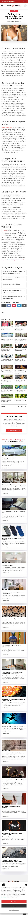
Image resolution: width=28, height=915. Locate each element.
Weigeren (14, 905)
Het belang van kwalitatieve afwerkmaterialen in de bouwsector (12, 860)
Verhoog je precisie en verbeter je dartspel (13, 779)
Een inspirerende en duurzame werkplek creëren (13, 512)
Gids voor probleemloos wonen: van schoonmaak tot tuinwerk (20, 372)
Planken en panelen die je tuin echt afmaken (12, 619)
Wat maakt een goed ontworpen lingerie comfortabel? (14, 291)
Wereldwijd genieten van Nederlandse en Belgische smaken (13, 700)
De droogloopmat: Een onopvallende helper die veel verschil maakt (12, 673)
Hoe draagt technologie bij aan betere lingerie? (14, 285)
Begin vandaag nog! (14, 416)
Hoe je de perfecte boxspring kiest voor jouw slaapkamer (13, 592)
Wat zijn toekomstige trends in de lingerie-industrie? (14, 297)
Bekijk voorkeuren (14, 910)
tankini (6, 230)
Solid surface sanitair (8, 565)
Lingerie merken (6, 127)
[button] (26, 885)
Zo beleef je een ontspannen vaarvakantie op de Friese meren (7, 339)
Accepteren (14, 901)
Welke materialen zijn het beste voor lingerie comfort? (14, 278)
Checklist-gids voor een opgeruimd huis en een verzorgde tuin (6, 400)
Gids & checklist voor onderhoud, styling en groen (6, 382)
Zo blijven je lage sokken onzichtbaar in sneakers (13, 539)
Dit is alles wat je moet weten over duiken (13, 726)
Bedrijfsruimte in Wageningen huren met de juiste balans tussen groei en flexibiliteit (14, 485)
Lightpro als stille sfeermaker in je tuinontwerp (11, 646)
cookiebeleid (4, 897)
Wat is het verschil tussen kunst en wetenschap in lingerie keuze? (14, 272)
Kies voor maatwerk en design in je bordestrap (11, 807)
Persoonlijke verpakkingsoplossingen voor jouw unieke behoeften (13, 753)
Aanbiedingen (14, 10)
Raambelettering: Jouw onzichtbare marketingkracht (12, 834)
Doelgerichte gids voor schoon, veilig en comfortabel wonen (20, 382)
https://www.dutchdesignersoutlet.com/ (12, 260)
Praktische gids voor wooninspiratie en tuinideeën (6, 350)
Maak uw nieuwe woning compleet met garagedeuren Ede (7, 328)
